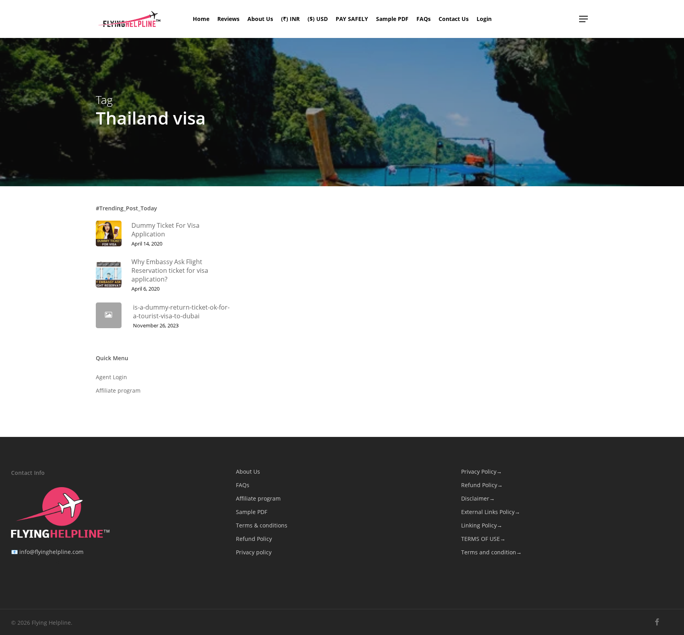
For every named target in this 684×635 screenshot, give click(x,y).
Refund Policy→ (482, 485)
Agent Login (111, 377)
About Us (248, 471)
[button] (584, 19)
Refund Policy (254, 538)
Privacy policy (254, 552)
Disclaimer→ (478, 498)
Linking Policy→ (481, 525)
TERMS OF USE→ (483, 538)
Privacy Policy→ (481, 471)
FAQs (242, 485)
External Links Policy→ (490, 512)
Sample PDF (251, 512)
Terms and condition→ (491, 552)
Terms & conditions (261, 525)
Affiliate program (118, 390)
